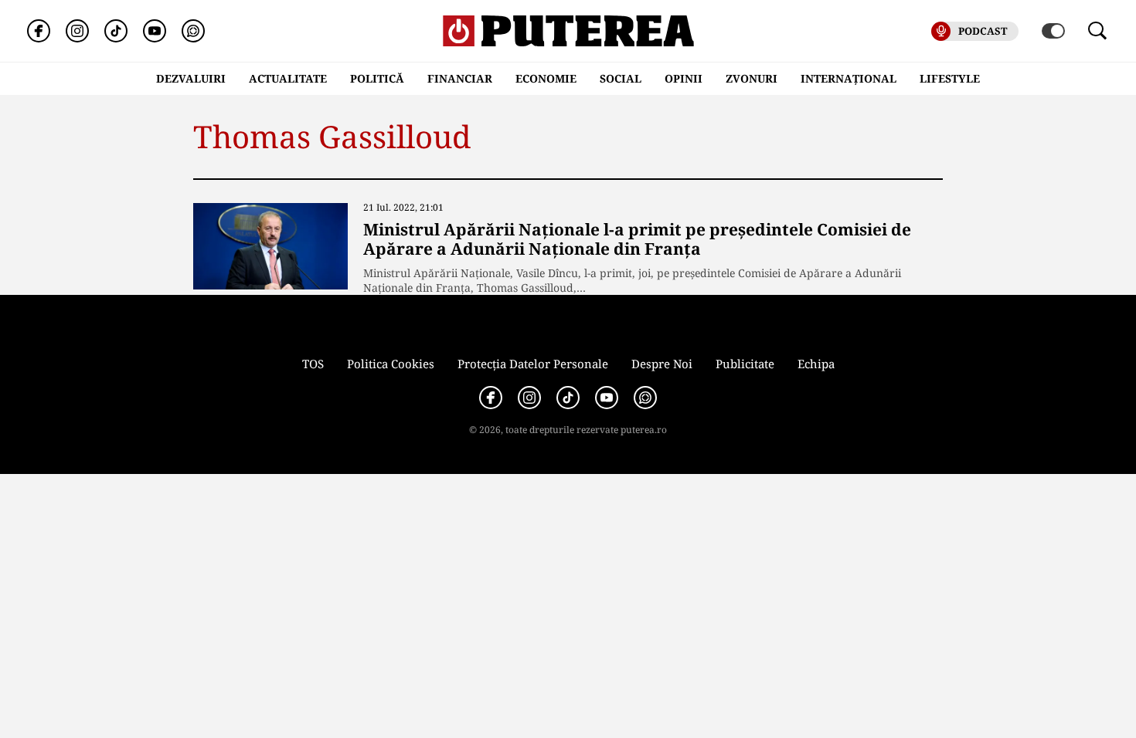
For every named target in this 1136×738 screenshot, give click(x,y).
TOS (313, 364)
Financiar (459, 78)
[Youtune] (154, 30)
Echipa (816, 364)
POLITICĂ (377, 78)
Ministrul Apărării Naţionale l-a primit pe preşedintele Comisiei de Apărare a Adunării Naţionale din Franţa (637, 238)
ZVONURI (751, 78)
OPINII (683, 78)
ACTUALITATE (288, 78)
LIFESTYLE (950, 78)
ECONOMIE (546, 78)
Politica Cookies (390, 364)
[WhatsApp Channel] (193, 30)
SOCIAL (620, 78)
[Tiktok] (116, 30)
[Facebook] (38, 30)
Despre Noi (661, 364)
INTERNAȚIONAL (848, 78)
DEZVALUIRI (191, 78)
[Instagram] (77, 30)
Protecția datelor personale (532, 364)
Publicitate (745, 364)
